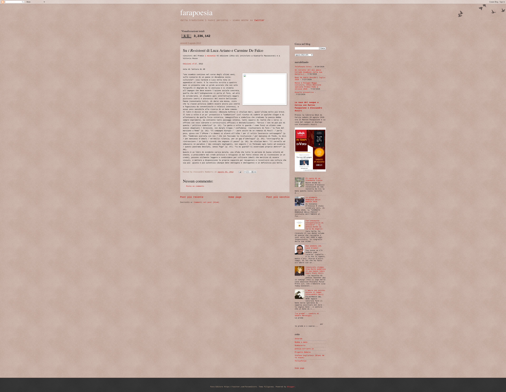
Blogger (291, 387)
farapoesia (196, 12)
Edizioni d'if (190, 64)
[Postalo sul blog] (247, 172)
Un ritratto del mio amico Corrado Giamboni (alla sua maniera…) (308, 72)
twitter (259, 20)
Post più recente (191, 197)
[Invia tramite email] (245, 172)
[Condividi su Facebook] (252, 172)
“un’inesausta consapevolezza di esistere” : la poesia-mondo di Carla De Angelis (314, 225)
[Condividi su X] (250, 172)
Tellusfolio (300, 361)
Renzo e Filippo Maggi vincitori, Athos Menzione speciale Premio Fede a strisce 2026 (308, 86)
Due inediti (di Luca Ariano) (313, 247)
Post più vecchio (278, 197)
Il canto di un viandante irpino (314, 179)
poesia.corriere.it (304, 349)
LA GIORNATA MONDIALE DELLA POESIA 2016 (313, 200)
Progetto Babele (303, 352)
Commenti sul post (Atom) (206, 202)
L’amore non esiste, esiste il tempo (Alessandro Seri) (316, 292)
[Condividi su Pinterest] (255, 172)
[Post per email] (240, 172)
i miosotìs (210, 56)
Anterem (298, 339)
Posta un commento (195, 186)
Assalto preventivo (304, 92)
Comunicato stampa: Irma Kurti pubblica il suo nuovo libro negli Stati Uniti (316, 270)
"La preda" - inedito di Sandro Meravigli (307, 315)
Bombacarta (300, 346)
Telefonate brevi (303, 67)
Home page (234, 197)
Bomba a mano (301, 342)
